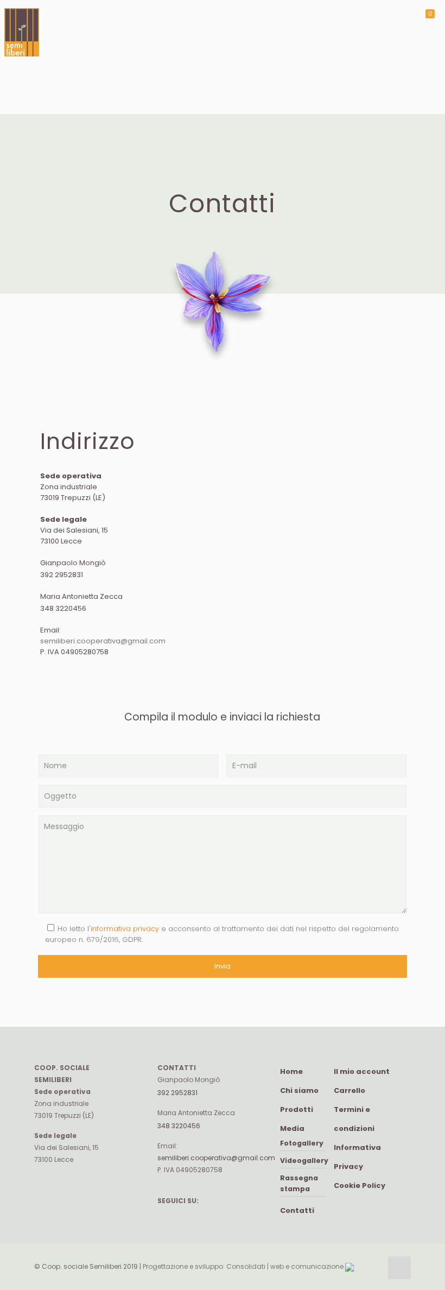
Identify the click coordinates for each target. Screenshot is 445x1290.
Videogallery (304, 1160)
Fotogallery (301, 1143)
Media (292, 1128)
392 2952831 (61, 575)
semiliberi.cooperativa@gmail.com (103, 641)
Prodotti (296, 1109)
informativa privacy (125, 929)
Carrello (349, 1090)
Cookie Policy (359, 1185)
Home (291, 1071)
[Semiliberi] (21, 57)
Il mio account (362, 1071)
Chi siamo (299, 1090)
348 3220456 (63, 608)
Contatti (297, 1210)
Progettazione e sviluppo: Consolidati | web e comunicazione (244, 1266)
